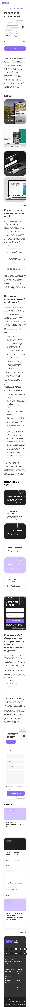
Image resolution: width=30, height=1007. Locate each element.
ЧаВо (18, 987)
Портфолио (8, 971)
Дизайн (19, 980)
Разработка (20, 971)
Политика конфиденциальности (16, 1001)
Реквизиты (8, 980)
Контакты (19, 989)
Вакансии (8, 976)
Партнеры (8, 982)
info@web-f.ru (8, 963)
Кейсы (3, 33)
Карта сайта (11, 999)
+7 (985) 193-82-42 (10, 959)
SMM (18, 978)
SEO (18, 973)
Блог (6, 978)
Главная (6, 8)
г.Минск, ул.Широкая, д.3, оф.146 (13, 961)
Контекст (19, 976)
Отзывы (7, 974)
